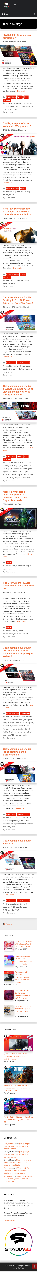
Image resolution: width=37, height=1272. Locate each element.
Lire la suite (21, 91)
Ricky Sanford (9, 1143)
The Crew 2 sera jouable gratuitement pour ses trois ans (18, 585)
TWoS (11, 478)
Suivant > (9, 924)
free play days (20, 106)
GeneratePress (18, 1268)
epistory (6, 465)
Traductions (11, 97)
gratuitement (8, 634)
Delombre (8, 1168)
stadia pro (12, 283)
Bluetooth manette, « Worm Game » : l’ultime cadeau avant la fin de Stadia (17, 1162)
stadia (11, 195)
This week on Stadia (19, 735)
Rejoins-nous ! (9, 1221)
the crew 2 (18, 634)
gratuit (5, 195)
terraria (11, 910)
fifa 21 (12, 907)
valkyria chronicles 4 (22, 478)
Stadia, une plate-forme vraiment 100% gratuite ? (17, 125)
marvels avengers (24, 566)
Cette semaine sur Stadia (15, 462)
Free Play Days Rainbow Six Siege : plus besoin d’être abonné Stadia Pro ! (17, 211)
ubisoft (15, 109)
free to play (25, 191)
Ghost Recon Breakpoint (24, 723)
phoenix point (17, 726)
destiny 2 (6, 369)
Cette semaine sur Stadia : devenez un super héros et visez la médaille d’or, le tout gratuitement (18, 390)
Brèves (19, 97)
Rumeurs (6, 277)
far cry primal (8, 106)
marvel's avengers (15, 475)
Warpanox (8, 1176)
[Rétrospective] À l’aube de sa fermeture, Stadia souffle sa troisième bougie (17, 1170)
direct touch (15, 369)
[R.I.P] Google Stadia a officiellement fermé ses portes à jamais (17, 1146)
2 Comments (10, 198)
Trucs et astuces (12, 188)
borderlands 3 (25, 366)
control (28, 462)
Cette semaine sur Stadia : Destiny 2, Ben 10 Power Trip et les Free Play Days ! (18, 300)
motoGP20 (7, 726)
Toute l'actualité (12, 274)
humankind (7, 372)
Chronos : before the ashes (13, 720)
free (7, 191)
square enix (7, 569)
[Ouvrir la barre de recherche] (34, 14)
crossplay (28, 720)
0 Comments (10, 112)
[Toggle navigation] (15, 5)
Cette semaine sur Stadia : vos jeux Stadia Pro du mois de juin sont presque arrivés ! (18, 652)
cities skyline (10, 103)
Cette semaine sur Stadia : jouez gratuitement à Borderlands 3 (17, 752)
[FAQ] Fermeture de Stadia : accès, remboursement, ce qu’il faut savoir (18, 1178)
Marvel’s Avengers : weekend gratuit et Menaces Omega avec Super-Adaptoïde (15, 496)
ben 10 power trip (13, 366)
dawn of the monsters (24, 103)
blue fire (9, 716)
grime (24, 465)
